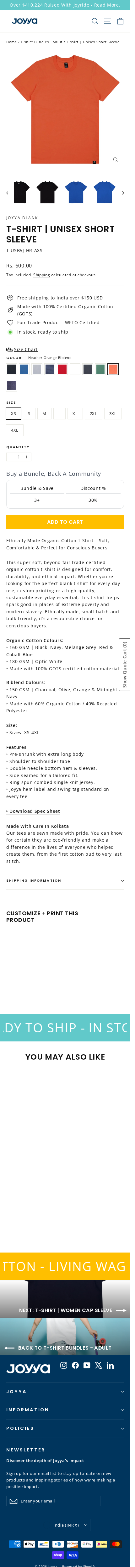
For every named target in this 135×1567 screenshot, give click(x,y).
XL (75, 413)
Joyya (16, 1391)
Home (11, 41)
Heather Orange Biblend (113, 369)
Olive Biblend (100, 369)
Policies (20, 1428)
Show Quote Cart (124, 665)
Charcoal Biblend (88, 369)
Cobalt (24, 369)
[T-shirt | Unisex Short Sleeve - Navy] (30, 979)
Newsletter (25, 1450)
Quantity (18, 447)
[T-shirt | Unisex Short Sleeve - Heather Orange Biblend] (65, 979)
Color (39, 357)
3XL (113, 413)
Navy (50, 369)
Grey (37, 369)
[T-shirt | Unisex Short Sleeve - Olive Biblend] (58, 979)
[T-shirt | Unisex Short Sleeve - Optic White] (44, 979)
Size (11, 403)
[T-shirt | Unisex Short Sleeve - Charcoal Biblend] (51, 979)
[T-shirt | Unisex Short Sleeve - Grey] (23, 979)
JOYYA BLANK (22, 218)
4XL (15, 430)
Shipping (41, 274)
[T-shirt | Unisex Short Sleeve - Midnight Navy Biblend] (72, 979)
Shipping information (33, 880)
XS (13, 413)
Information (27, 1410)
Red (62, 369)
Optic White (75, 369)
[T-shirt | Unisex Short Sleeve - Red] (37, 979)
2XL (93, 413)
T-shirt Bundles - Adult (41, 41)
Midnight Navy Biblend (11, 385)
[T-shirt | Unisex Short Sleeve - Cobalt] (16, 979)
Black (11, 369)
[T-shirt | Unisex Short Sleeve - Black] (10, 979)
